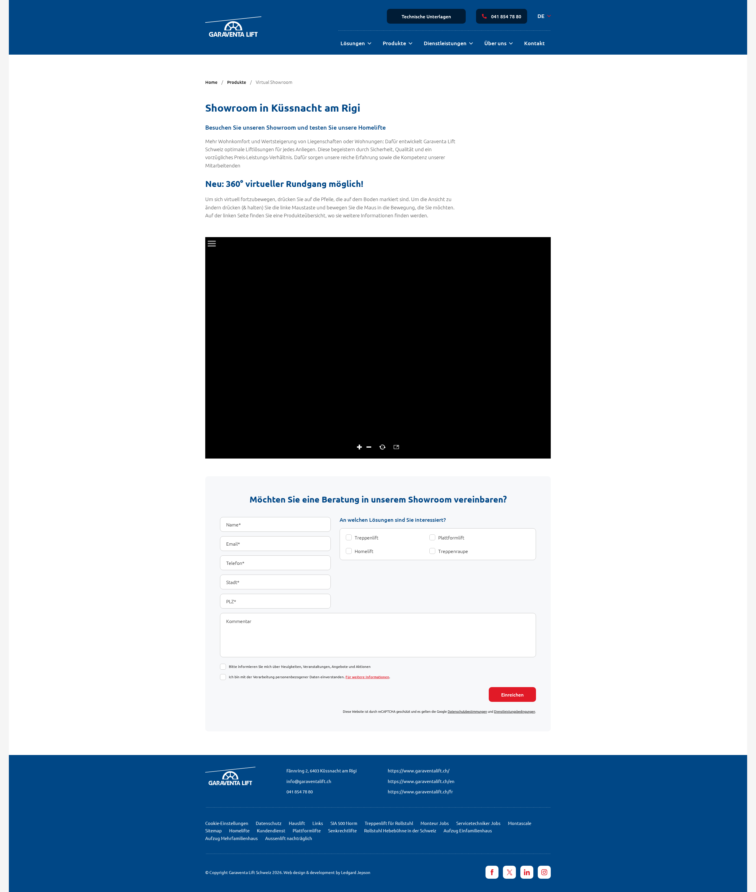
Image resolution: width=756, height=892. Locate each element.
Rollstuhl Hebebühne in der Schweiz (400, 830)
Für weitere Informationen (367, 676)
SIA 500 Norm (343, 823)
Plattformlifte (307, 830)
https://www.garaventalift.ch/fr (420, 791)
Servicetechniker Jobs (478, 823)
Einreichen (512, 694)
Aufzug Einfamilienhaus (468, 830)
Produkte (394, 43)
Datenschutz (268, 823)
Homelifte (239, 830)
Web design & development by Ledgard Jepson (327, 872)
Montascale (519, 823)
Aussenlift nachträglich (288, 838)
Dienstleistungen (445, 43)
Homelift (364, 551)
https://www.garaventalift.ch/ (418, 770)
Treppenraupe (453, 551)
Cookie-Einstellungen (226, 823)
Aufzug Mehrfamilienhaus (231, 838)
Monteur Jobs (435, 823)
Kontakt (534, 43)
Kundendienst (271, 830)
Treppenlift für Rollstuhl (389, 823)
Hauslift (297, 823)
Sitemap (213, 830)
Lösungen (352, 43)
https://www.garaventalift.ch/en (421, 781)
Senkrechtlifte (342, 830)
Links (317, 823)
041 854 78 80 (506, 16)
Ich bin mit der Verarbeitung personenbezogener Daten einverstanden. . (309, 676)
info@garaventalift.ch (308, 781)
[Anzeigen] (369, 43)
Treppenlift (366, 537)
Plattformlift (451, 537)
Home (211, 82)
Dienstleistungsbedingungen (514, 711)
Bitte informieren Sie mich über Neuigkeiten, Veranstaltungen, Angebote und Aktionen (300, 666)
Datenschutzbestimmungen (467, 711)
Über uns (495, 43)
